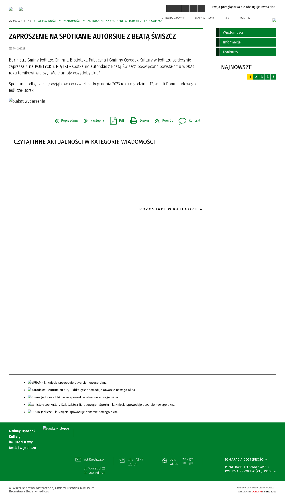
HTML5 (199, 489)
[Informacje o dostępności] (178, 8)
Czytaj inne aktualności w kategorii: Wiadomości (84, 141)
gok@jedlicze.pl (94, 459)
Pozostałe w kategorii (168, 209)
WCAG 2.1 (220, 489)
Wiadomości (233, 32)
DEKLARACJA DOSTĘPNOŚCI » (246, 459)
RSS (227, 17)
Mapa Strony (205, 17)
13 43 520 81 (135, 462)
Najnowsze (236, 67)
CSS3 (206, 489)
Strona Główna (173, 17)
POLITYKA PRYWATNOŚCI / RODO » (250, 471)
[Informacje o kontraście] (201, 8)
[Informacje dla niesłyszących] (193, 8)
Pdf (115, 119)
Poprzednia (64, 119)
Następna (92, 119)
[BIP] (274, 20)
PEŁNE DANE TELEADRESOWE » (247, 467)
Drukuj (137, 119)
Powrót (162, 119)
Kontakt (246, 17)
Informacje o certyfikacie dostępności (142, 490)
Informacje (232, 42)
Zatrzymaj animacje (170, 8)
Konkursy (230, 52)
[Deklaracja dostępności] (185, 8)
